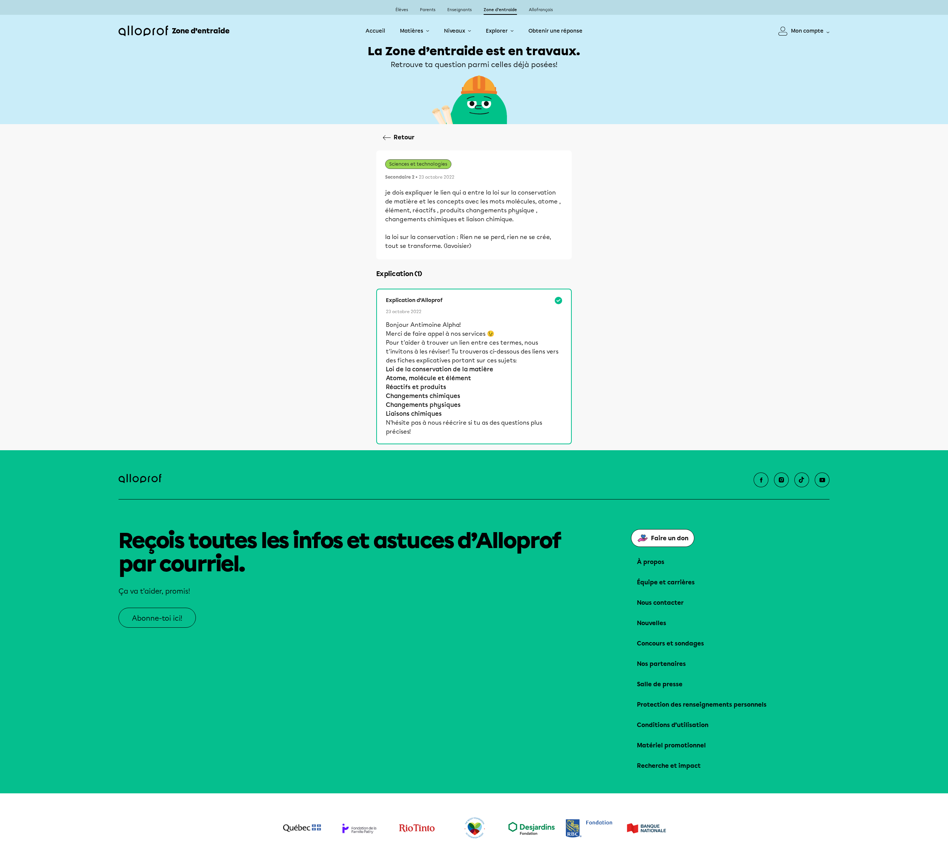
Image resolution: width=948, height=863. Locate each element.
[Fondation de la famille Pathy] (359, 828)
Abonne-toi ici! (157, 618)
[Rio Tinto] (417, 828)
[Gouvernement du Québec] (302, 828)
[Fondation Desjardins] (531, 828)
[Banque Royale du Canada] (589, 828)
